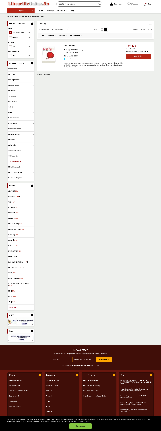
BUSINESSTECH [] (16, 229)
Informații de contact (53, 380)
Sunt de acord (80, 426)
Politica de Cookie (141, 419)
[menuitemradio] (101, 30)
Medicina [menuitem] (11, 140)
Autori (48, 406)
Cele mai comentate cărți (91, 385)
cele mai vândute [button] (57, 29)
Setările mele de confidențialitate (94, 396)
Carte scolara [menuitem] (12, 96)
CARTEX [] (13, 235)
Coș (148, 3)
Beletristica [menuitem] (12, 90)
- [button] (32, 23)
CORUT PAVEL (13, 256)
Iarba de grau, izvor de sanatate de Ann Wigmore (133, 410)
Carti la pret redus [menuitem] (14, 80)
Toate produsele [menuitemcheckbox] (21, 32)
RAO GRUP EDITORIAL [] (18, 262)
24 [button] (148, 29)
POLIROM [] (13, 213)
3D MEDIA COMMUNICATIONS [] (18, 284)
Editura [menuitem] (62, 35)
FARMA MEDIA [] (15, 224)
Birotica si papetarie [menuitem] (15, 172)
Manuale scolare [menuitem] (14, 134)
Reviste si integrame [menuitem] (15, 178)
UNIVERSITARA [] (15, 278)
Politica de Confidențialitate (18, 391)
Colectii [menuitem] (10, 107)
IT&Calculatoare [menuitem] (13, 118)
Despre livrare (13, 401)
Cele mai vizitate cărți (90, 391)
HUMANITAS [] (14, 251)
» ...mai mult (81, 67)
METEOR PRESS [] (16, 267)
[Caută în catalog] (99, 4)
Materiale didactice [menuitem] (14, 167)
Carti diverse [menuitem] (12, 101)
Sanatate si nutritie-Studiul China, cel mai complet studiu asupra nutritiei (134, 390)
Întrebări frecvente (15, 406)
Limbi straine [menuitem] (12, 123)
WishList (134, 4)
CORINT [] (13, 218)
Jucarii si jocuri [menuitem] (13, 85)
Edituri (48, 401)
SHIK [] (12, 273)
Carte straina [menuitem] (12, 69)
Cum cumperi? (14, 396)
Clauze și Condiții (28, 421)
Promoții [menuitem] (50, 10)
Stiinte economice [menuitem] (14, 150)
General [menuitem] (51, 35)
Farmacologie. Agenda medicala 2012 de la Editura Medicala (135, 396)
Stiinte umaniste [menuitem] (14, 161)
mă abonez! (104, 359)
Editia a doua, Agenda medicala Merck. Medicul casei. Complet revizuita (133, 403)
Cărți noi (49, 391)
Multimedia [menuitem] (12, 145)
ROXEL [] (12, 240)
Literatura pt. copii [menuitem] (14, 129)
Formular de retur (52, 385)
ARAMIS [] (13, 191)
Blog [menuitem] (72, 10)
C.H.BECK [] (13, 246)
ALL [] (11, 302)
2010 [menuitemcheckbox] (21, 55)
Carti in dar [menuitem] (12, 74)
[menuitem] (21, 10)
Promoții (49, 396)
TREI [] (12, 202)
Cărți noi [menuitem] (40, 10)
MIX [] (11, 291)
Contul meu (118, 4)
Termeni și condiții (15, 380)
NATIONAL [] (14, 207)
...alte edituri (12, 307)
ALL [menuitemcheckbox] (21, 46)
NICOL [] (12, 296)
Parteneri (49, 412)
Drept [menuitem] (10, 112)
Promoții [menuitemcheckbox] (21, 38)
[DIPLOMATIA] (49, 63)
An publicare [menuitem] (75, 35)
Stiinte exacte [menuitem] (13, 156)
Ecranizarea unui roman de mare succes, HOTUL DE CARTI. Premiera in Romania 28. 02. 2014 (135, 382)
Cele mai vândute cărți (90, 380)
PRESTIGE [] (14, 196)
